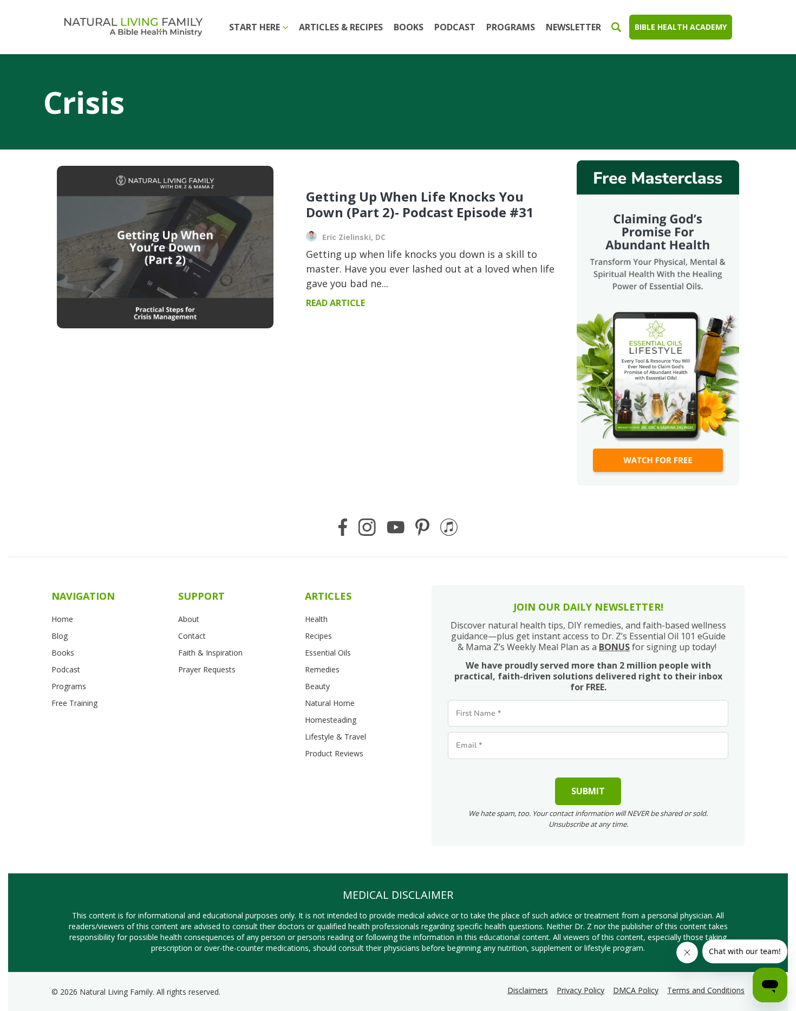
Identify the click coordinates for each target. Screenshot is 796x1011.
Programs (510, 27)
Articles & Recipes (341, 27)
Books (408, 27)
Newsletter (573, 27)
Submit (588, 791)
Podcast (454, 27)
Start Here (254, 27)
